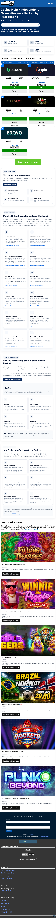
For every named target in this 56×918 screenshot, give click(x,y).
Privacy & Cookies (7, 912)
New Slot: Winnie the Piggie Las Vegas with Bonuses (16, 611)
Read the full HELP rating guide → (12, 379)
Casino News (4, 567)
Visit (14, 87)
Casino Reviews (6, 879)
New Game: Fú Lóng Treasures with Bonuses (13, 564)
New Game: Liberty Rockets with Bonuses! (13, 751)
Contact (3, 901)
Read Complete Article (11, 574)
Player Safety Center (8, 870)
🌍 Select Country (28, 842)
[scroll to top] (54, 916)
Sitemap (3, 906)
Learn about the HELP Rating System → (14, 513)
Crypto (51, 62)
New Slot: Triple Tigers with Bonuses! (12, 658)
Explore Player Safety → (10, 184)
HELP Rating (5, 876)
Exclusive (35, 62)
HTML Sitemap (6, 909)
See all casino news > (31, 529)
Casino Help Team (7, 890)
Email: (7, 825)
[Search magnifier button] (38, 25)
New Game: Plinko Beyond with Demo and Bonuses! (15, 798)
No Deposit (18, 62)
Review (14, 91)
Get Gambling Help (7, 873)
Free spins (26, 62)
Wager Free (43, 62)
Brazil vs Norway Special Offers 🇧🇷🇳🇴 (12, 704)
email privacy (31, 834)
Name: (8, 819)
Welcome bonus (7, 62)
